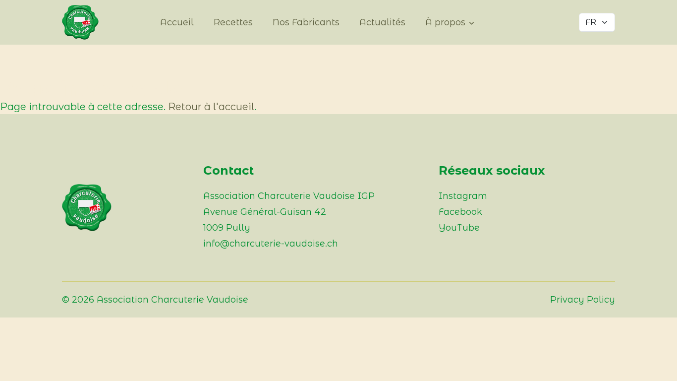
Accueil (177, 22)
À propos (445, 22)
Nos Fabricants (306, 22)
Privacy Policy (582, 299)
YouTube (459, 227)
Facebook (460, 211)
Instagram (463, 195)
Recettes (233, 22)
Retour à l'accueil (211, 107)
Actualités (382, 22)
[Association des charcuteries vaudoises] (87, 22)
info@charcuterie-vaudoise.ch (270, 243)
